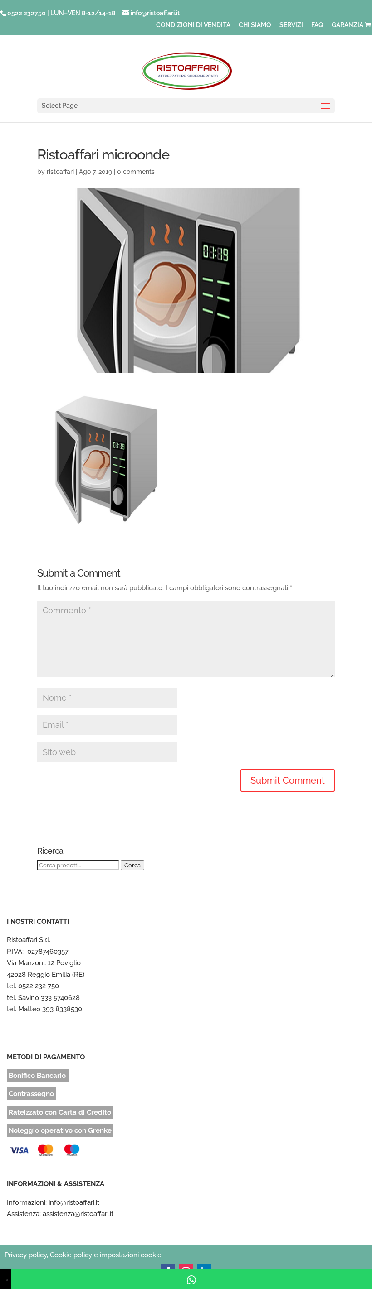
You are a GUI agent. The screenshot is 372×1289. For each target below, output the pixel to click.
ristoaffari (60, 171)
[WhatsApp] (191, 1279)
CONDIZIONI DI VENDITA (193, 25)
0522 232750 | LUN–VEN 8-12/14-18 (61, 13)
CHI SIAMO (255, 25)
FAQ (317, 25)
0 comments (136, 171)
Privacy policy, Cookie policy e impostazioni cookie (83, 1255)
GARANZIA (347, 25)
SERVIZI (291, 25)
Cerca (132, 865)
